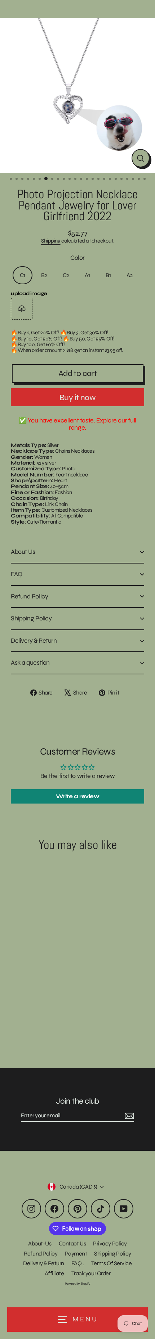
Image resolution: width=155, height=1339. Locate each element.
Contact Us (72, 1243)
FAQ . (77, 1263)
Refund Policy (29, 596)
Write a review (77, 796)
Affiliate (54, 1273)
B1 (108, 275)
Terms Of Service (111, 1263)
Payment (76, 1253)
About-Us (39, 1243)
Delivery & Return (34, 640)
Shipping (50, 241)
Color (77, 258)
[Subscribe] (128, 1115)
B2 (44, 275)
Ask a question (30, 662)
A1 (87, 275)
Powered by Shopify (77, 1283)
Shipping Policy (31, 618)
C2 (66, 275)
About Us (23, 552)
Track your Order (91, 1273)
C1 (22, 275)
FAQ (16, 574)
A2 (129, 275)
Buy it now (77, 397)
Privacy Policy (110, 1243)
